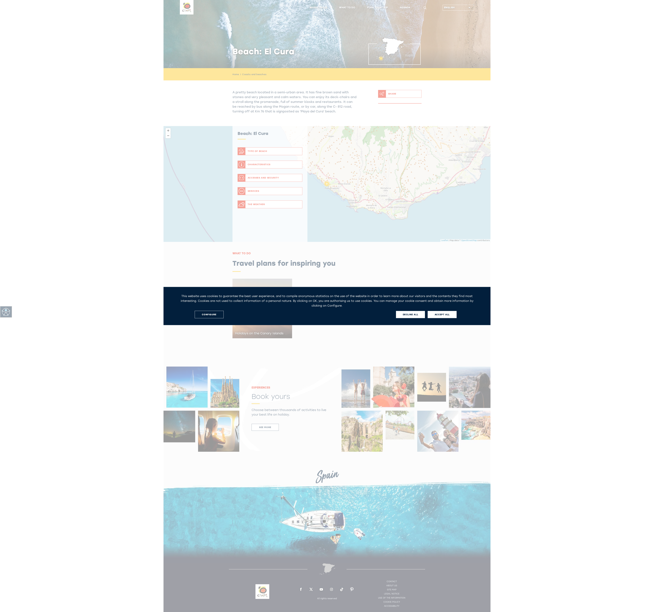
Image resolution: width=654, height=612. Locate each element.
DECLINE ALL (410, 314)
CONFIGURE (209, 314)
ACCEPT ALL (442, 314)
